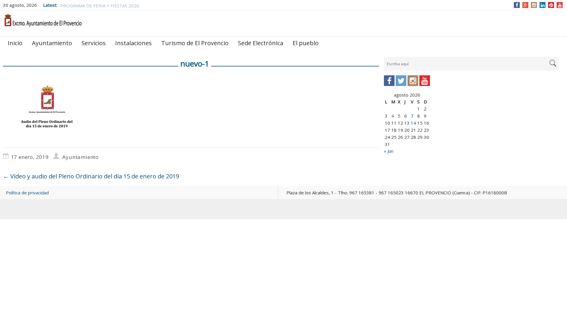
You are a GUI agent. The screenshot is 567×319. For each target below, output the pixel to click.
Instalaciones (133, 43)
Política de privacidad (27, 193)
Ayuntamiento (52, 43)
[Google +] (525, 5)
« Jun (388, 151)
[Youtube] (424, 80)
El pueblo (306, 43)
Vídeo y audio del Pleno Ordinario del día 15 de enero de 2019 (91, 176)
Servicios (94, 43)
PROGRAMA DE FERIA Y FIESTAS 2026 (99, 5)
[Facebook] (517, 5)
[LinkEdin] (543, 5)
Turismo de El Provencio (195, 43)
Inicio (15, 43)
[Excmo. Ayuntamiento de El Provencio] (43, 23)
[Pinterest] (551, 5)
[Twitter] (401, 80)
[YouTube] (560, 5)
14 (413, 123)
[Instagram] (534, 5)
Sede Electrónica (260, 43)
